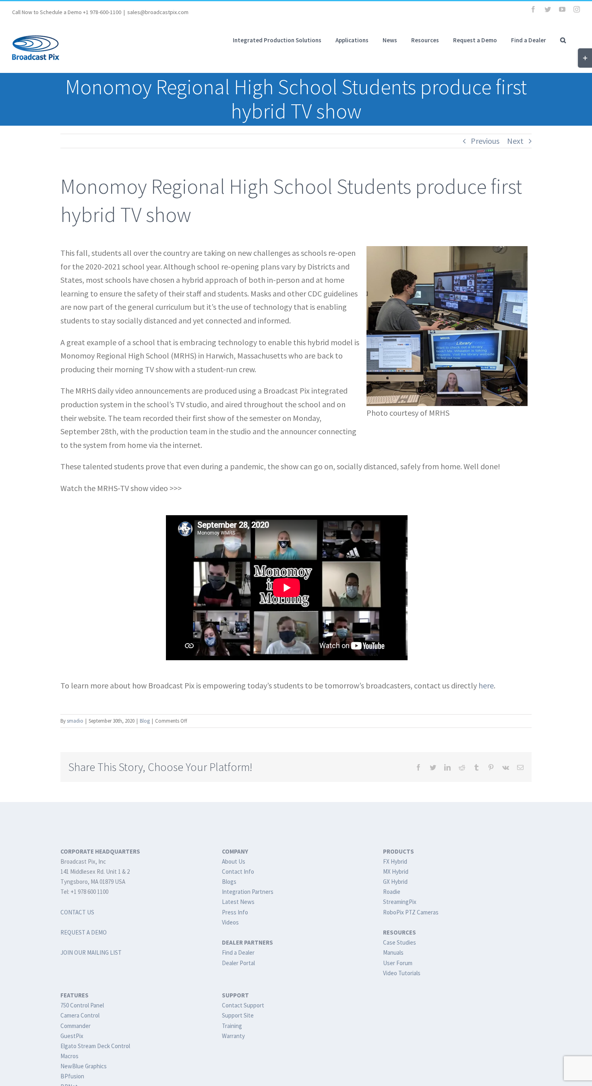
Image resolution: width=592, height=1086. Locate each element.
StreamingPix (399, 902)
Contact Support (243, 1005)
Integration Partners (247, 891)
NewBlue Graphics (83, 1066)
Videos (230, 922)
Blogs (229, 881)
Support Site (238, 1015)
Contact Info (238, 871)
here (486, 685)
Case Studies (399, 942)
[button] (563, 40)
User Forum (397, 963)
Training (232, 1026)
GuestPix (71, 1036)
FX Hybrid (395, 861)
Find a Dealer (238, 952)
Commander (75, 1026)
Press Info (235, 912)
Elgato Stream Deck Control (95, 1046)
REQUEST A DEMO (83, 932)
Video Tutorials (401, 973)
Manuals (393, 952)
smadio (75, 720)
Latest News (238, 902)
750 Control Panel (82, 1005)
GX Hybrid (395, 881)
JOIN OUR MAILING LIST (91, 952)
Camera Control (79, 1015)
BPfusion (72, 1076)
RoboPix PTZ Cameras (411, 912)
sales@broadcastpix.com (157, 12)
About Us (233, 861)
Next (515, 141)
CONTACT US (77, 912)
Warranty (233, 1036)
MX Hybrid (395, 871)
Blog (145, 720)
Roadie (391, 891)
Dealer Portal (238, 963)
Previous (485, 141)
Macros (69, 1056)
